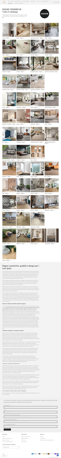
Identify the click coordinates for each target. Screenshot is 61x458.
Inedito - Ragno (5, 260)
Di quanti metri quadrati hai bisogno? (10, 419)
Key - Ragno (47, 176)
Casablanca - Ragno (21, 107)
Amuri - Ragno (48, 38)
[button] (17, 1)
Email (5, 410)
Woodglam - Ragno (21, 227)
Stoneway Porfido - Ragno (8, 160)
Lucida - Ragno (5, 38)
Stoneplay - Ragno (21, 142)
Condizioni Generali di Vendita (25, 436)
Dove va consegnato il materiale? (10, 424)
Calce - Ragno (20, 54)
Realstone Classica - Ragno (37, 38)
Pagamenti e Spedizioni (24, 438)
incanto (18, 295)
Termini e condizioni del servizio (7, 438)
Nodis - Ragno (34, 243)
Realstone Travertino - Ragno (8, 124)
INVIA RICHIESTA (7, 429)
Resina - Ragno (20, 124)
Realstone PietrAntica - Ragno (37, 89)
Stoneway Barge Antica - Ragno (50, 143)
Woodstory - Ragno (35, 227)
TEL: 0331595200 (42, 438)
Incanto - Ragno (20, 71)
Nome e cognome (7, 405)
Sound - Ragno (34, 107)
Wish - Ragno (34, 160)
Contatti (3, 436)
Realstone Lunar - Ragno (7, 89)
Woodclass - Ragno (49, 210)
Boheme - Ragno (20, 210)
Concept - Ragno (48, 54)
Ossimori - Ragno (6, 243)
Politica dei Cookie (24, 441)
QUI (3, 17)
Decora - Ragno (5, 210)
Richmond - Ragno (35, 124)
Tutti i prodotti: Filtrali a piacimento (7, 441)
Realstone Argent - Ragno (36, 71)
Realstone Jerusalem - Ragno (51, 71)
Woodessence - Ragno (7, 227)
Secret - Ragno (48, 193)
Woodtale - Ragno (20, 243)
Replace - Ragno (20, 193)
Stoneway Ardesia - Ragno (36, 142)
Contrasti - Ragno (6, 71)
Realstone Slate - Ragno (50, 107)
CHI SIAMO (41, 436)
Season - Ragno (34, 193)
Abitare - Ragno (34, 210)
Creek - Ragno (20, 176)
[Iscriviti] (18, 447)
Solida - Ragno (20, 38)
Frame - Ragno (34, 176)
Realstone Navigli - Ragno (22, 89)
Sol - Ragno (4, 142)
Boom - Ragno (5, 54)
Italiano (4, 455)
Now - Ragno (5, 193)
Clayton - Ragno (34, 54)
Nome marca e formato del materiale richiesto (12, 414)
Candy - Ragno (5, 107)
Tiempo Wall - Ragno (49, 243)
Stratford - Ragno (20, 160)
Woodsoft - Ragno (6, 176)
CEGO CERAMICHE (53, 457)
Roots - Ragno (48, 124)
